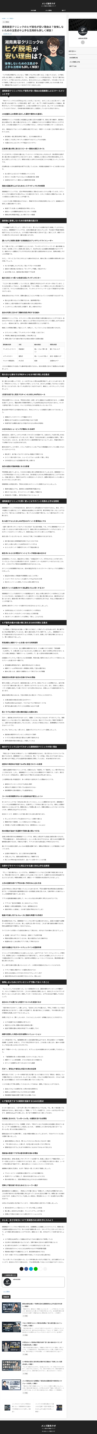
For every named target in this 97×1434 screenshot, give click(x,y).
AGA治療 (33, 10)
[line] (36, 1269)
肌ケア (64, 10)
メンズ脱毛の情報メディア (48, 1428)
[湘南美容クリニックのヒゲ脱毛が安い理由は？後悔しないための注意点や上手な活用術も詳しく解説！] (31, 1269)
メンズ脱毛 (48, 10)
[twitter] (21, 1269)
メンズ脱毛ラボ (48, 3)
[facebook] (26, 1269)
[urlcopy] (45, 1269)
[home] (13, 1282)
